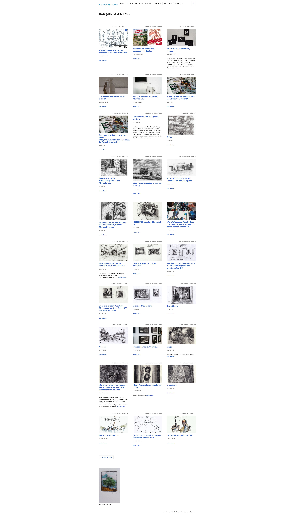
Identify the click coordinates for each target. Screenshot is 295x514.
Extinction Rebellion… (109, 435)
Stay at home (172, 306)
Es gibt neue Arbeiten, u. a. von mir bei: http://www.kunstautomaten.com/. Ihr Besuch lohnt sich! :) (114, 138)
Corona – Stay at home (143, 306)
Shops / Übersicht (174, 3)
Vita (183, 3)
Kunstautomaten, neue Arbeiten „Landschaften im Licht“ (181, 97)
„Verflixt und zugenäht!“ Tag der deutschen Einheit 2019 (147, 436)
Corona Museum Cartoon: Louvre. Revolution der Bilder (112, 264)
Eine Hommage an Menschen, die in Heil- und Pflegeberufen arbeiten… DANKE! (181, 265)
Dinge (169, 347)
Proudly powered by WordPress (171, 511)
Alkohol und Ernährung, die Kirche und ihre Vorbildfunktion (113, 51)
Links (165, 3)
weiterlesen (103, 60)
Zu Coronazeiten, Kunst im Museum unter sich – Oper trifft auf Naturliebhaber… (113, 308)
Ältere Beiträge (107, 457)
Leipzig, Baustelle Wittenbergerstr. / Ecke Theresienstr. (109, 180)
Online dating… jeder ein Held (180, 435)
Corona (102, 347)
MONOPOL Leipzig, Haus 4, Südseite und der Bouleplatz (179, 179)
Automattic (193, 511)
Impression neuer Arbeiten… (145, 347)
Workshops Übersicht (136, 3)
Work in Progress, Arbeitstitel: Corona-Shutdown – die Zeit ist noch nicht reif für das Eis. (180, 224)
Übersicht (123, 3)
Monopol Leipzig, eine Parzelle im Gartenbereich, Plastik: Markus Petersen (112, 224)
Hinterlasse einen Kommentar (119, 26)
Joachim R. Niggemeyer (108, 5)
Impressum (158, 3)
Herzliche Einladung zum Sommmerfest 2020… (143, 49)
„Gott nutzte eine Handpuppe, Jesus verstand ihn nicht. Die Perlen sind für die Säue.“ (112, 387)
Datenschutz (149, 3)
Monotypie (172, 385)
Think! (169, 137)
